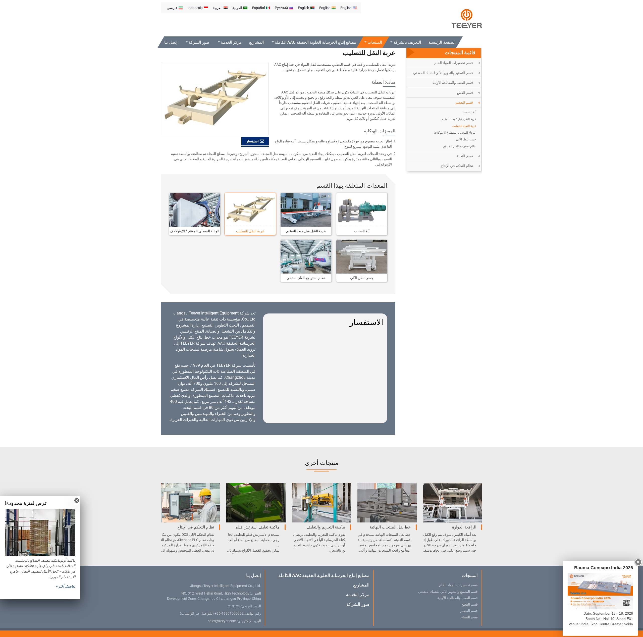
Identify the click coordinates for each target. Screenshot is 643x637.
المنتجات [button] (374, 42)
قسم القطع (465, 93)
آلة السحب (361, 231)
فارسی (172, 8)
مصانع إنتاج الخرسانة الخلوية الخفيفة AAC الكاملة (323, 575)
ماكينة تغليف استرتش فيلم (257, 527)
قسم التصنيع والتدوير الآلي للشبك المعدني (443, 73)
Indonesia (195, 8)
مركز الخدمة (357, 594)
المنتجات (470, 575)
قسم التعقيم (464, 102)
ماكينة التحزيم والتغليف (325, 527)
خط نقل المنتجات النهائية (390, 527)
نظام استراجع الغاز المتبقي (306, 278)
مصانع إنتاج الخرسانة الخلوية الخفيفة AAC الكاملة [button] (315, 42)
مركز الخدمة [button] (231, 42)
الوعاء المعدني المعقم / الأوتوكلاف (194, 231)
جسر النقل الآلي (361, 278)
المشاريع (256, 42)
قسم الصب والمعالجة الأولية (453, 83)
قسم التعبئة (464, 156)
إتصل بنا (170, 42)
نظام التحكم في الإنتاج (457, 166)
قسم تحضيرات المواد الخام (453, 63)
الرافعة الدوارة (464, 527)
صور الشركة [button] (198, 42)
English (346, 8)
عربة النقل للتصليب (250, 231)
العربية (237, 8)
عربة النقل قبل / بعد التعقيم (306, 231)
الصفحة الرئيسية (442, 42)
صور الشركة (357, 604)
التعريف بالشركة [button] (406, 42)
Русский (281, 8)
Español (258, 8)
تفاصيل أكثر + (65, 586)
